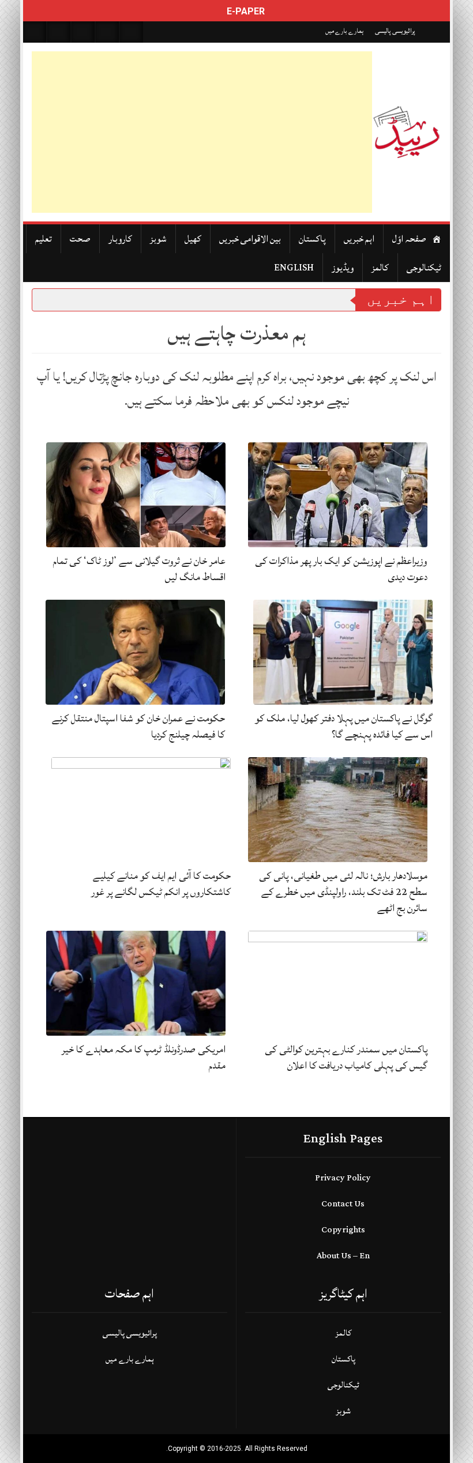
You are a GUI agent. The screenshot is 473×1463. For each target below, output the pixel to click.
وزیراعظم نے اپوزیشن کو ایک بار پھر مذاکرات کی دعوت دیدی (341, 569)
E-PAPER (244, 11)
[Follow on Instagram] (131, 32)
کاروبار (120, 239)
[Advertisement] (202, 132)
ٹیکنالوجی (424, 267)
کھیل (193, 239)
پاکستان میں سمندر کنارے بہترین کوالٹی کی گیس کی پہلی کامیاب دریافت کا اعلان (346, 1057)
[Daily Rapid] (406, 132)
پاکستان (312, 239)
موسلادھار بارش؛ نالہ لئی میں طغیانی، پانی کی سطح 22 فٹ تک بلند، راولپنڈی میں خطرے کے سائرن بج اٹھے (343, 892)
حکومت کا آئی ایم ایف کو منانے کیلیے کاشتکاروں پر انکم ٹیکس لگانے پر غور (161, 884)
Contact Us (343, 1203)
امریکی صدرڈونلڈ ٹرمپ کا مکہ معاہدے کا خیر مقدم (144, 1057)
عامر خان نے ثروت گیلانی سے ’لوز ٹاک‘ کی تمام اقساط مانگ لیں (139, 569)
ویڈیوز (343, 267)
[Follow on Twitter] (83, 32)
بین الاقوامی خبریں (250, 239)
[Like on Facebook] (58, 32)
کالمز (380, 267)
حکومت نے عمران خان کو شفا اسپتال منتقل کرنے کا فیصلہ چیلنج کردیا (138, 726)
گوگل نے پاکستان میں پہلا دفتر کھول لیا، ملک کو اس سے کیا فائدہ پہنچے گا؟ (344, 726)
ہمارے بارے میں (344, 30)
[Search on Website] (34, 32)
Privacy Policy (343, 1177)
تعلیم (43, 239)
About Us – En (343, 1255)
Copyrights (343, 1229)
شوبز (158, 239)
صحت (80, 239)
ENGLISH (294, 267)
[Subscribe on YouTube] (107, 32)
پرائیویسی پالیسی (395, 30)
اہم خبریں (359, 239)
